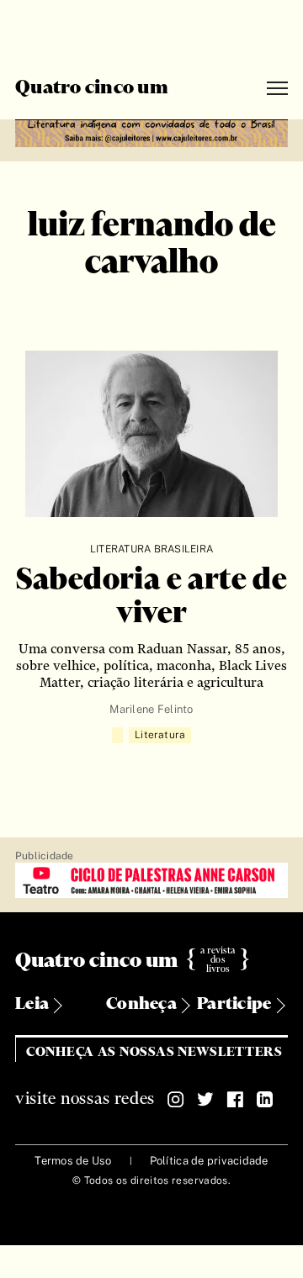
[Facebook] (234, 1099)
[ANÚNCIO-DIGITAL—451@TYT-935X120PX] (151, 881)
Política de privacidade (209, 1160)
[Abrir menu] (277, 89)
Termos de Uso (73, 1160)
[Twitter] (205, 1099)
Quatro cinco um (91, 88)
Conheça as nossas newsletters (154, 1052)
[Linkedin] (264, 1099)
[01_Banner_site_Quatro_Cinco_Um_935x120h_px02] (151, 131)
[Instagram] (175, 1099)
